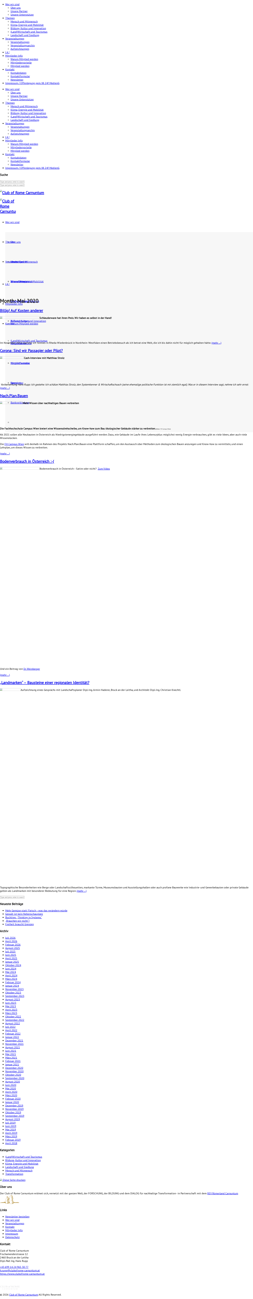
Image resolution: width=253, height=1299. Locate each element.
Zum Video (104, 468)
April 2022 (11, 1030)
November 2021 (14, 1044)
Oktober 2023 (13, 992)
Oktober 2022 (13, 1016)
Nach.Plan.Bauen (14, 395)
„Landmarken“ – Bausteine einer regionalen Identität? (44, 682)
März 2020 (11, 1095)
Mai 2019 (10, 1129)
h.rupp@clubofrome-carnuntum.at (20, 1270)
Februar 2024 (13, 982)
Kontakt (9, 69)
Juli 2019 (10, 1122)
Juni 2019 (10, 1126)
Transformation (14, 1174)
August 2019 (12, 1119)
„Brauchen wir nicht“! (17, 920)
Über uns (16, 7)
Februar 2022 (13, 1033)
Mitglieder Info (14, 55)
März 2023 (11, 1013)
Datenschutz (12, 1237)
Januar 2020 (12, 1102)
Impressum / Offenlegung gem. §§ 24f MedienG (32, 83)
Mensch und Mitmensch (24, 21)
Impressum (11, 1233)
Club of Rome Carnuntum (23, 1294)
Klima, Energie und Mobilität (27, 25)
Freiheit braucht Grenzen (19, 924)
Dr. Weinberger (31, 669)
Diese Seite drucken (13, 1180)
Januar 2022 (12, 1037)
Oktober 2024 (13, 965)
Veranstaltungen (14, 38)
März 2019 (11, 1136)
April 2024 (11, 975)
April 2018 (11, 1143)
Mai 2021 (10, 1054)
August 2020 (12, 1081)
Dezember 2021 (14, 1040)
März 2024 (11, 979)
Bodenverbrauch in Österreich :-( (27, 461)
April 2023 (11, 1009)
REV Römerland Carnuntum (222, 1193)
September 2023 (14, 996)
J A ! (7, 52)
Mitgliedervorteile (21, 62)
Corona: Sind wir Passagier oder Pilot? (31, 350)
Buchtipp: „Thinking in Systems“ (23, 917)
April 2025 (11, 958)
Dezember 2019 (14, 1105)
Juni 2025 (10, 955)
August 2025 (12, 948)
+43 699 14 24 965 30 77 (14, 1267)
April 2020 (11, 1092)
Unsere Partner (19, 11)
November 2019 (14, 1109)
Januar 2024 (12, 985)
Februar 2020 (13, 1098)
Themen (10, 18)
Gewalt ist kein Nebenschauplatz (24, 914)
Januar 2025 (12, 961)
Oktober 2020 (13, 1074)
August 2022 (12, 1023)
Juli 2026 (10, 937)
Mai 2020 (10, 1088)
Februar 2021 (13, 1061)
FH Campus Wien (14, 444)
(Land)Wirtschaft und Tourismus (29, 31)
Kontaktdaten (18, 73)
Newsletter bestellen (17, 1216)
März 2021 (11, 1057)
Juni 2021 (10, 1050)
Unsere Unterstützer (22, 14)
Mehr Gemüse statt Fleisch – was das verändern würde (36, 910)
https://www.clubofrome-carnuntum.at (22, 1274)
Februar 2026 (13, 944)
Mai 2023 (10, 1006)
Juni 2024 (10, 968)
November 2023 (14, 989)
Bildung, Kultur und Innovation (28, 28)
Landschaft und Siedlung (25, 35)
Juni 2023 (10, 1003)
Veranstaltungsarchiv (23, 45)
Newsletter (17, 79)
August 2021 (12, 1047)
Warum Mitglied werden (24, 59)
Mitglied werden (20, 66)
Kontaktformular (20, 76)
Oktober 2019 (13, 1112)
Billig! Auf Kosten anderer (21, 310)
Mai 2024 (10, 972)
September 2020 (14, 1078)
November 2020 (14, 1071)
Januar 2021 (12, 1064)
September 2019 (14, 1116)
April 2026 (11, 941)
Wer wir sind (12, 4)
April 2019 (11, 1133)
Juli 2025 (10, 951)
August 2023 (12, 999)
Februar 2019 (13, 1139)
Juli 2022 (10, 1027)
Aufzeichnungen (20, 49)
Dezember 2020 (14, 1068)
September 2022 (14, 1020)
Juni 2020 (10, 1085)
